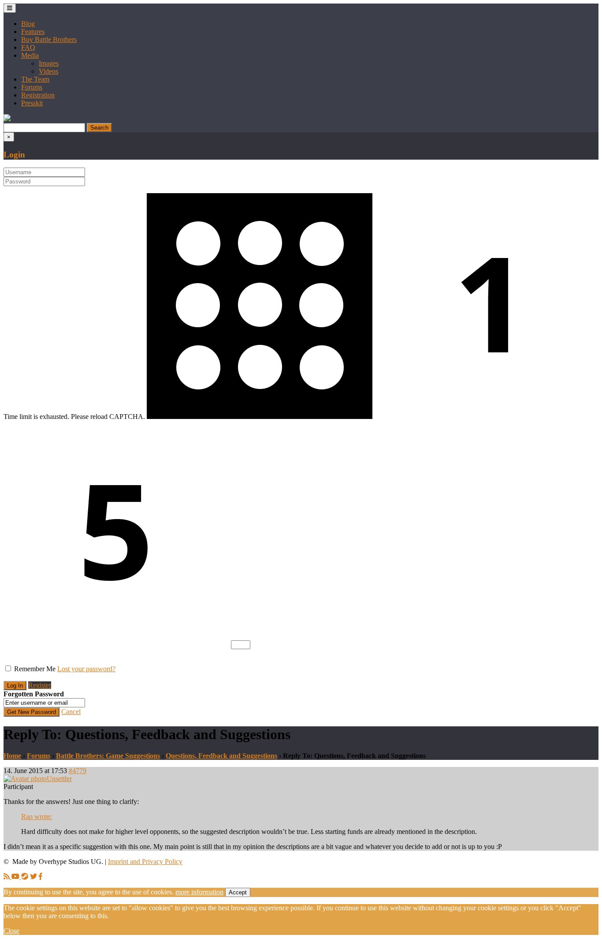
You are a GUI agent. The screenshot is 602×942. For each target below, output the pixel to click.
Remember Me (35, 669)
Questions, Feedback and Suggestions (221, 755)
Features (33, 31)
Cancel (71, 711)
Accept (238, 892)
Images (49, 63)
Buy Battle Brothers (49, 39)
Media (30, 55)
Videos (48, 71)
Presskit (32, 103)
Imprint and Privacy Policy (145, 861)
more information (199, 892)
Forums (31, 87)
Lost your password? (86, 669)
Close (11, 931)
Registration (38, 95)
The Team (35, 79)
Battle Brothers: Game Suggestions (108, 755)
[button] (7, 119)
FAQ (28, 47)
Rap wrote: (36, 816)
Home (12, 755)
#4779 (77, 770)
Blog (28, 23)
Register (39, 685)
